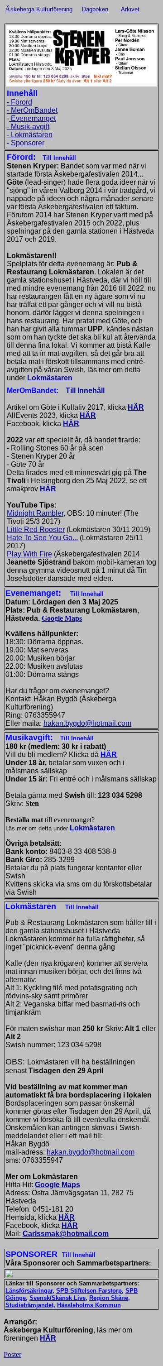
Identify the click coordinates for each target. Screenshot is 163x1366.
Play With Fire (29, 554)
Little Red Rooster (36, 529)
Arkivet (130, 9)
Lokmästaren (49, 378)
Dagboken (95, 9)
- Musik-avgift (28, 126)
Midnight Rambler (35, 513)
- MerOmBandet (32, 110)
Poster (12, 1354)
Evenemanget (32, 118)
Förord (21, 102)
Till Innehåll (85, 390)
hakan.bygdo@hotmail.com (87, 723)
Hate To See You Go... (42, 538)
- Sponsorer (25, 143)
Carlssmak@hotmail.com (66, 1233)
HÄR (136, 407)
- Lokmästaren (30, 135)
